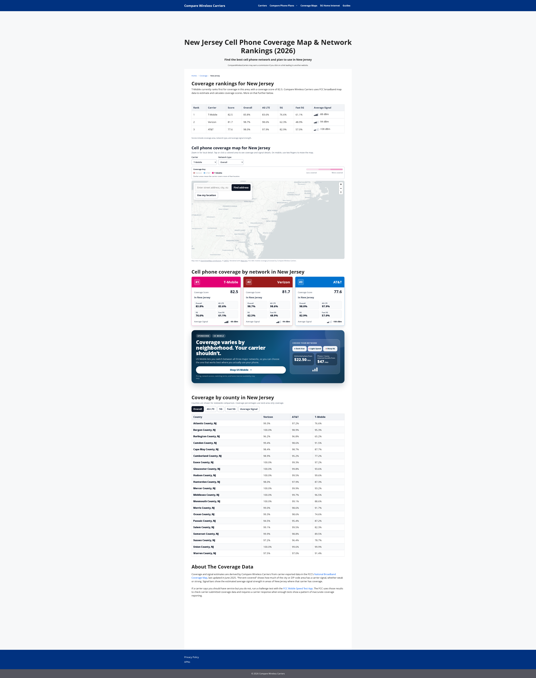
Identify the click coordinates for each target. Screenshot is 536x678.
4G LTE (211, 409)
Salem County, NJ (203, 527)
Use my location (206, 195)
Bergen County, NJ (204, 430)
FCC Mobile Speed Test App (298, 588)
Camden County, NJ (205, 443)
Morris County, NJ (204, 507)
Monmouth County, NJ (206, 501)
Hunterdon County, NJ (206, 481)
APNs (187, 661)
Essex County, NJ (203, 462)
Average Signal (249, 409)
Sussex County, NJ (204, 540)
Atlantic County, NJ (205, 423)
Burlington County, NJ (206, 436)
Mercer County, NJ (204, 488)
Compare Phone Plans (282, 5)
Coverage (203, 75)
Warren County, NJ (204, 553)
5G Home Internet (330, 5)
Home (194, 75)
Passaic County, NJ (204, 520)
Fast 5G (231, 409)
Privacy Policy (191, 657)
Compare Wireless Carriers (204, 5)
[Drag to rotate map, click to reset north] (341, 192)
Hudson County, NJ (204, 475)
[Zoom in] (341, 184)
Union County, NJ (203, 546)
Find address (241, 187)
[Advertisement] (268, 624)
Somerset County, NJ (206, 533)
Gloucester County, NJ (206, 468)
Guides (346, 5)
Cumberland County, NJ (207, 455)
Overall (197, 409)
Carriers (262, 5)
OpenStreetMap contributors (210, 261)
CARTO (226, 261)
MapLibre (244, 261)
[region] (268, 220)
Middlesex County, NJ (206, 494)
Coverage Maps (309, 5)
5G (220, 409)
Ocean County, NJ (204, 514)
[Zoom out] (341, 188)
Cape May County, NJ (206, 449)
